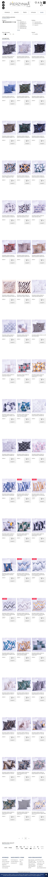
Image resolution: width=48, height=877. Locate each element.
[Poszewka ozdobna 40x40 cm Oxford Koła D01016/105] (24, 327)
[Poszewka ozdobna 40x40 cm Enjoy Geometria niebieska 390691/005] (24, 486)
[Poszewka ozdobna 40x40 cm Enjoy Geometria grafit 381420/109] (39, 525)
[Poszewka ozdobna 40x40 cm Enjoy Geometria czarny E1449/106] (24, 764)
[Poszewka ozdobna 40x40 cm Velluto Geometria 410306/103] (9, 207)
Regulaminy (4, 864)
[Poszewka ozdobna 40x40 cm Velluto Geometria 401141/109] (24, 48)
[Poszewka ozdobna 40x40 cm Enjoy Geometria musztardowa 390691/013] (39, 486)
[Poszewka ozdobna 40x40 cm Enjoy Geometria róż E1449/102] (39, 764)
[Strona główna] (20, 4)
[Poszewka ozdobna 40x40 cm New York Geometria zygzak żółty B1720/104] (39, 804)
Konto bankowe (5, 867)
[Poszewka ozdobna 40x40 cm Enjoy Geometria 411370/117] (24, 684)
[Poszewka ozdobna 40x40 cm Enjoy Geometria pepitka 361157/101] (24, 804)
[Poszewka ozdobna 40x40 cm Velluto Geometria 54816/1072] (39, 247)
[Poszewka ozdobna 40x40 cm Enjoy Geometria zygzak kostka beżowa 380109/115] (24, 605)
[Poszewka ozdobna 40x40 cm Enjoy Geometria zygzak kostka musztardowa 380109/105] (39, 605)
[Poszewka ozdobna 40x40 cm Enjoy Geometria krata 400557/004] (39, 645)
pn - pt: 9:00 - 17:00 (40, 861)
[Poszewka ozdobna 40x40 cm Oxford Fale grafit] (24, 366)
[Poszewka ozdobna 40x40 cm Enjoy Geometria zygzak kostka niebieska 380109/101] (24, 565)
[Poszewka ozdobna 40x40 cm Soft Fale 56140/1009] (39, 327)
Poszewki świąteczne (15, 861)
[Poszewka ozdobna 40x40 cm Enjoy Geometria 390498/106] (39, 406)
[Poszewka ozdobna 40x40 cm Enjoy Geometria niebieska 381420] (9, 565)
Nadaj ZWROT (4, 859)
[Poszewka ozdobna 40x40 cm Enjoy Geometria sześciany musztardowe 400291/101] (9, 525)
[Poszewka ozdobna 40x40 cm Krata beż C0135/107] (9, 366)
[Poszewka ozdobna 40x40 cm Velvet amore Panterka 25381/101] (9, 287)
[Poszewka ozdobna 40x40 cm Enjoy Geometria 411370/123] (39, 684)
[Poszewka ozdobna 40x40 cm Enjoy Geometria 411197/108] (39, 724)
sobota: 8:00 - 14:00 (40, 863)
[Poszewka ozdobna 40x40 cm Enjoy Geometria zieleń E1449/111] (9, 804)
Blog (20, 861)
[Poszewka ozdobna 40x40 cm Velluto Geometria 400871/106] (24, 88)
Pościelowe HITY (14, 863)
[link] (9, 22)
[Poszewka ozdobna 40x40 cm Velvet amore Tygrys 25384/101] (24, 287)
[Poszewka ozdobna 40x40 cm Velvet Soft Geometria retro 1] (24, 207)
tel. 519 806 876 (40, 864)
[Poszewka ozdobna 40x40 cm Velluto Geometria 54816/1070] (24, 247)
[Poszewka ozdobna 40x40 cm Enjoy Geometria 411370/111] (9, 684)
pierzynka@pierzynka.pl (41, 867)
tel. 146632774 (39, 866)
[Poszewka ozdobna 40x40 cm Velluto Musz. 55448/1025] (9, 48)
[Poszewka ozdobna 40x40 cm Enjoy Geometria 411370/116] (9, 724)
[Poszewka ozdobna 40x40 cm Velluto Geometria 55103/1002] (9, 247)
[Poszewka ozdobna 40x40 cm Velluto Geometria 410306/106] (39, 167)
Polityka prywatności (6, 866)
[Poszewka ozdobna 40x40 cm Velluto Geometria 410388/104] (39, 128)
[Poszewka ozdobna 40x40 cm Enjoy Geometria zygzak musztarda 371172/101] (24, 645)
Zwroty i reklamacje (5, 861)
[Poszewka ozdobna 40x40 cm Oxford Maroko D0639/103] (39, 287)
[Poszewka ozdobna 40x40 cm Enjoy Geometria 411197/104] (24, 724)
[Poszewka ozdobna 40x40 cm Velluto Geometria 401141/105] (9, 88)
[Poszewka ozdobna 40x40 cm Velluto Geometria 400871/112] (9, 128)
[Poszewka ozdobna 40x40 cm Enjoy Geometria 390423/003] (9, 486)
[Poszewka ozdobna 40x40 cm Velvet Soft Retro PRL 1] (39, 207)
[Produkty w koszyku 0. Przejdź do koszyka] (41, 2)
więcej (18, 30)
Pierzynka (21, 859)
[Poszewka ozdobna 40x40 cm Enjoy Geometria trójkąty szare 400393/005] (9, 406)
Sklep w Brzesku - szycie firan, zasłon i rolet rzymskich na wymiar (32, 861)
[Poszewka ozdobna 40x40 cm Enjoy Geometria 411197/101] (9, 764)
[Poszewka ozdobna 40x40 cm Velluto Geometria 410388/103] (24, 128)
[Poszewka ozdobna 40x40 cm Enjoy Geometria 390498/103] (24, 446)
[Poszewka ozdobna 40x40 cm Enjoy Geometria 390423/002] (39, 446)
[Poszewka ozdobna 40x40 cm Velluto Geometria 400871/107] (39, 88)
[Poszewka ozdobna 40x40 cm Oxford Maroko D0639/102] (9, 327)
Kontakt (21, 863)
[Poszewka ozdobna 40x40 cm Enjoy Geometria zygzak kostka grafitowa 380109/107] (9, 605)
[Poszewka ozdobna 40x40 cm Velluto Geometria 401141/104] (39, 48)
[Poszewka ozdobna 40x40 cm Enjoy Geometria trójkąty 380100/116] (39, 366)
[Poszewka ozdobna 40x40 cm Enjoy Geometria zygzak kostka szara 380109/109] (39, 565)
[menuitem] (7, 12)
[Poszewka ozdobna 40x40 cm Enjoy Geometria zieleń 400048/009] (24, 525)
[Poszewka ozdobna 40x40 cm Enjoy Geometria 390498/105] (9, 446)
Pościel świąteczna (14, 859)
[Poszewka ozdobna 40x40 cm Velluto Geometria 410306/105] (24, 167)
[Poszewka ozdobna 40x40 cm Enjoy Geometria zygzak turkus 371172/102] (9, 645)
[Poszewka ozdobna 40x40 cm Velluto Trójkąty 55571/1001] (9, 167)
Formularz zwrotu (5, 863)
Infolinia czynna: (40, 859)
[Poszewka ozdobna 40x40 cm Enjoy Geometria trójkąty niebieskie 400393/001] (24, 406)
